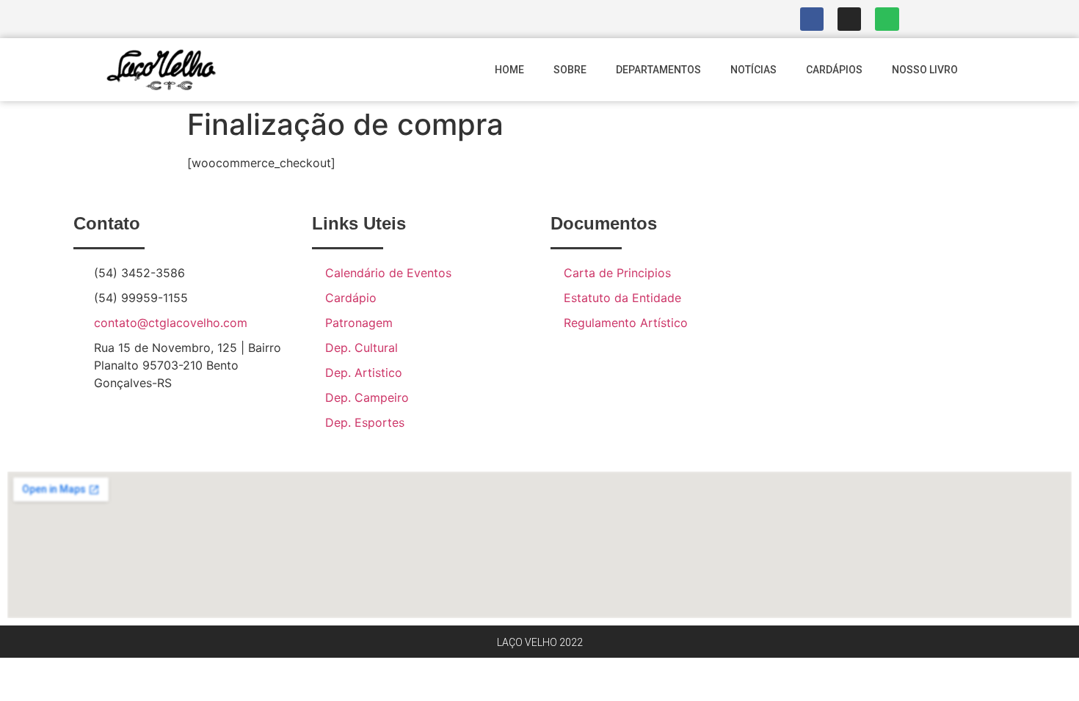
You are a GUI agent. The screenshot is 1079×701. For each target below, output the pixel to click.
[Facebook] (812, 19)
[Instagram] (849, 19)
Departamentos (658, 70)
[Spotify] (886, 19)
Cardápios (834, 70)
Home (509, 70)
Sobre (569, 70)
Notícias (753, 70)
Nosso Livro (925, 70)
